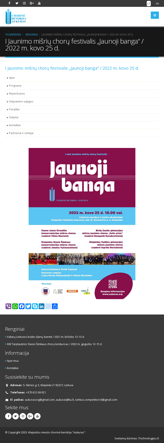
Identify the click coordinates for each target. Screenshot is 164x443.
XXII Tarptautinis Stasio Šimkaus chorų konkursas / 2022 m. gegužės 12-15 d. (54, 344)
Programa (15, 85)
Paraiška (14, 109)
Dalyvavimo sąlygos (21, 101)
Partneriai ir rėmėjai (21, 133)
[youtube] (39, 3)
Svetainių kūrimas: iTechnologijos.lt (136, 438)
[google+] (32, 3)
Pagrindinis (13, 34)
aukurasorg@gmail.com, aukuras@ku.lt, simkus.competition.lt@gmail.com (71, 400)
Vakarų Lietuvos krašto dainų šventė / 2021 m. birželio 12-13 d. (46, 337)
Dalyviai (13, 117)
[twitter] (17, 3)
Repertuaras (17, 93)
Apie (12, 78)
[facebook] (9, 3)
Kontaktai (14, 125)
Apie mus (13, 361)
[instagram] (24, 3)
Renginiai (32, 34)
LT (148, 3)
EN (157, 3)
